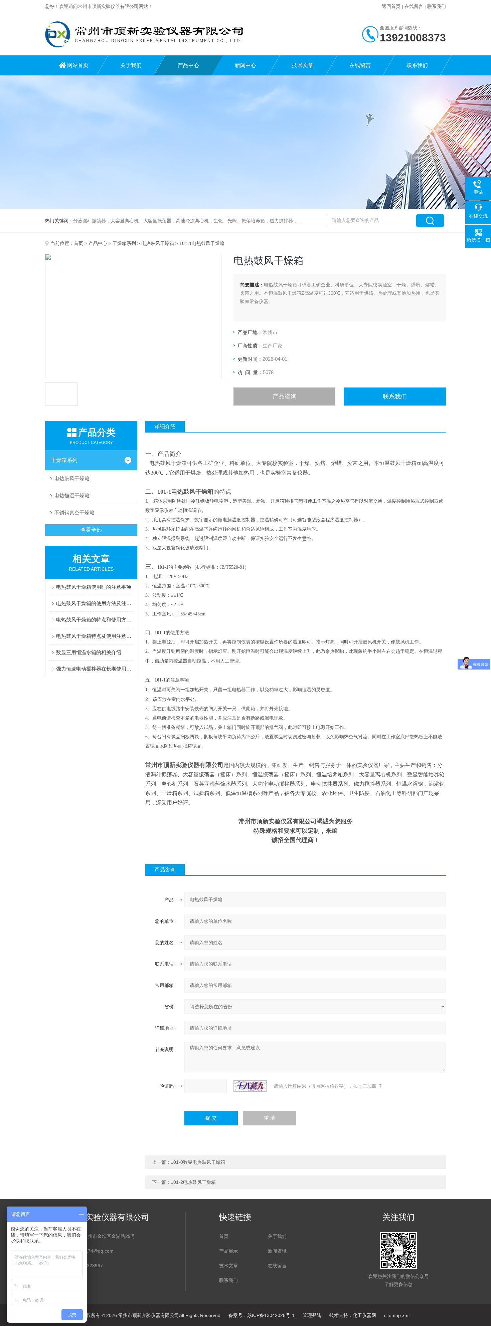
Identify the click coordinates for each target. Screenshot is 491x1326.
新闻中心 (245, 65)
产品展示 (228, 1251)
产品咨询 (285, 396)
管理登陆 (312, 1315)
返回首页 (391, 6)
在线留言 (413, 6)
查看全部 (91, 530)
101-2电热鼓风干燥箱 (193, 1182)
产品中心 (188, 65)
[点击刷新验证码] (250, 1086)
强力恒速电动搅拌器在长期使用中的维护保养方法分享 (94, 669)
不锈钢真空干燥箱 (74, 512)
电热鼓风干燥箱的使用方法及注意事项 (94, 603)
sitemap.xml (397, 1315)
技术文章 (302, 65)
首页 (78, 243)
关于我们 (131, 65)
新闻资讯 (277, 1251)
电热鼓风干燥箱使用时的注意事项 (93, 587)
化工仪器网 (364, 1315)
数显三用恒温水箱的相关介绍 (88, 652)
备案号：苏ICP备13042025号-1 (261, 1315)
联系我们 (436, 6)
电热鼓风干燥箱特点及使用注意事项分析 (94, 636)
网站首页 (78, 65)
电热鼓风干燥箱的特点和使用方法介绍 (94, 619)
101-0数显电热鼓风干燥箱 (198, 1162)
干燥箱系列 (124, 243)
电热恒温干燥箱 (72, 495)
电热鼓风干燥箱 (157, 243)
